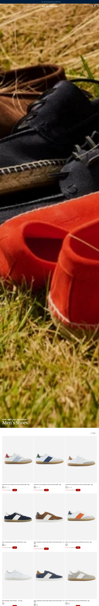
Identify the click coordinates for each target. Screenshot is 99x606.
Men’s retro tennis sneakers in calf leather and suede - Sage (79, 542)
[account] (89, 6)
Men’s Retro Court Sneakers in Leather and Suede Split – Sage (15, 484)
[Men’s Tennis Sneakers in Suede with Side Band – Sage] (17, 516)
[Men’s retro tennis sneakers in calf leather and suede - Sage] (81, 516)
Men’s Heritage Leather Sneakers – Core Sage (12, 600)
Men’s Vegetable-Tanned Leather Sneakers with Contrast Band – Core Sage (49, 542)
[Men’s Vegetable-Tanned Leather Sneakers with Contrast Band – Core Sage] (49, 516)
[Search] (86, 6)
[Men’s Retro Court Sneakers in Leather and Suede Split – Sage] (17, 459)
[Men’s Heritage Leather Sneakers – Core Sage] (17, 575)
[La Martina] (49, 6)
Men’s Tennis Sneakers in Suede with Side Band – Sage (14, 542)
